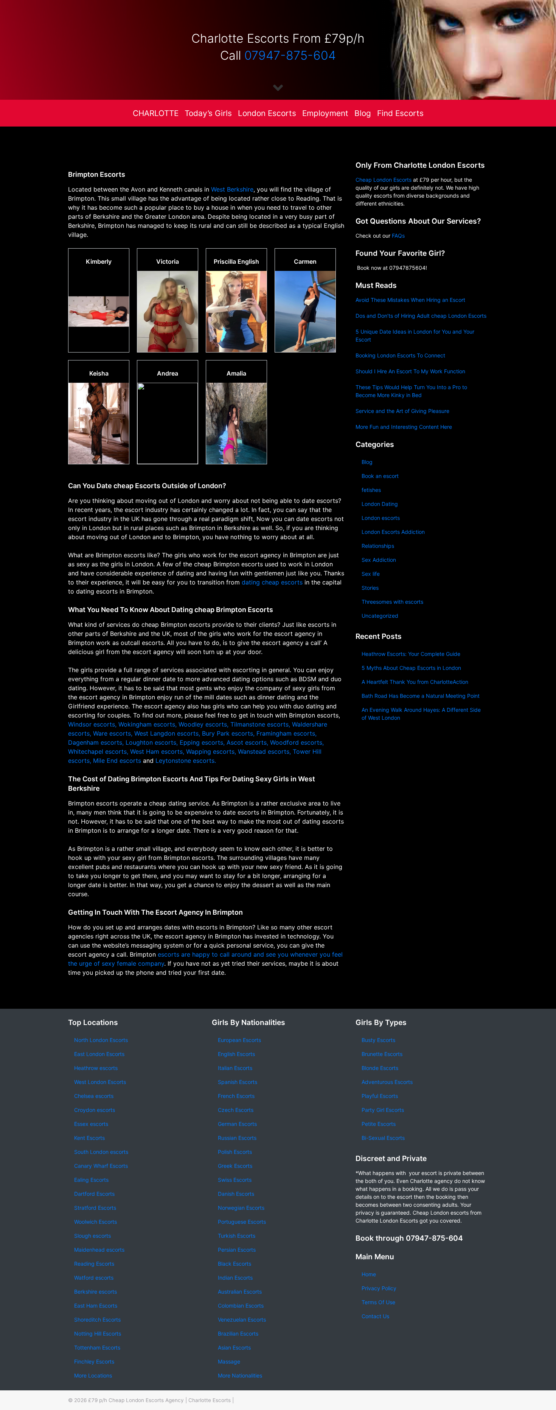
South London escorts (101, 1152)
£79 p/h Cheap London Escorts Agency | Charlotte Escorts (159, 1400)
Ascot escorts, (247, 742)
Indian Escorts (235, 1277)
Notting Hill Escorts (97, 1333)
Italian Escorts (235, 1068)
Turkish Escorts (236, 1235)
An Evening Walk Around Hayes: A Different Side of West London (421, 714)
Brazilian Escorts (238, 1333)
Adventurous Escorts (387, 1082)
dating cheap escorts (272, 582)
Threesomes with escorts (392, 601)
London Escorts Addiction (393, 532)
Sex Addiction (379, 560)
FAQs (398, 235)
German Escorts (237, 1124)
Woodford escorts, (297, 742)
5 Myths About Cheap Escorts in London (411, 668)
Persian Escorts (237, 1249)
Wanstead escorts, (264, 751)
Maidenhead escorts (99, 1249)
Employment (325, 113)
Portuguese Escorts (242, 1221)
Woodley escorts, (203, 724)
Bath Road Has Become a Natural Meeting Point (421, 696)
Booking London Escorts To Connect (400, 355)
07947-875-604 (290, 55)
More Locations (93, 1375)
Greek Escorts (235, 1166)
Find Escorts (400, 113)
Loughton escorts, (152, 742)
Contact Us (375, 1316)
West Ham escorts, (157, 751)
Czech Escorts (235, 1110)
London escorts (381, 518)
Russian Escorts (237, 1138)
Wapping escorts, (211, 751)
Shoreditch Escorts (97, 1319)
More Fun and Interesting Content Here (404, 427)
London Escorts (267, 113)
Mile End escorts (118, 760)
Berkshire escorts (95, 1291)
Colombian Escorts (241, 1305)
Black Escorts (234, 1263)
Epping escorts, (202, 742)
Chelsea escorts (93, 1096)
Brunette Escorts (382, 1054)
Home (369, 1274)
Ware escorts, (112, 733)
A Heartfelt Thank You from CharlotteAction (415, 682)
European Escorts (239, 1040)
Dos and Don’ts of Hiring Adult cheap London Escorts (421, 315)
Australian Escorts (240, 1291)
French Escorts (236, 1096)
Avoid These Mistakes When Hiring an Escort (410, 300)
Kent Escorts (89, 1138)
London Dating (380, 504)
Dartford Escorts (94, 1193)
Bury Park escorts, (228, 733)
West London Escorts (100, 1082)
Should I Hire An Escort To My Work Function (410, 371)
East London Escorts (99, 1054)
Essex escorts (91, 1124)
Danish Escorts (236, 1193)
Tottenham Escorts (97, 1347)
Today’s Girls (208, 113)
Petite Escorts (379, 1124)
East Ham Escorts (95, 1305)
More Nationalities (240, 1375)
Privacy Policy (379, 1288)
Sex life (371, 573)
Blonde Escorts (380, 1068)
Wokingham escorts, (147, 724)
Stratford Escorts (95, 1207)
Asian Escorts (234, 1347)
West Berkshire (232, 189)
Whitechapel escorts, (98, 751)
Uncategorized (380, 615)
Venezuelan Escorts (242, 1319)
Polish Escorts (235, 1152)
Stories (370, 587)
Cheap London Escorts (384, 179)
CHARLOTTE (156, 113)
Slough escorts (92, 1235)
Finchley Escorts (94, 1361)
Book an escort (380, 476)
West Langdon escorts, (167, 733)
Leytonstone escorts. (185, 760)
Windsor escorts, (92, 724)
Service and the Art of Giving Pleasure (402, 411)
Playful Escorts (380, 1096)
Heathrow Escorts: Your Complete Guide (411, 654)
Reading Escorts (94, 1263)
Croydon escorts (94, 1110)
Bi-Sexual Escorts (383, 1138)
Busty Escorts (378, 1040)
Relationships (378, 546)
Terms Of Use (378, 1302)
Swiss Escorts (235, 1180)
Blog (362, 113)
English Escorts (236, 1054)
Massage (229, 1361)
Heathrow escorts (96, 1068)
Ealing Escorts (91, 1180)
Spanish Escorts (237, 1082)
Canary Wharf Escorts (101, 1166)
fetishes (371, 490)
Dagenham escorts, (96, 742)
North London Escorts (101, 1040)
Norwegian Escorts (241, 1207)
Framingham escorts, (286, 733)
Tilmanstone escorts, (260, 724)
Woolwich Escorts (95, 1221)
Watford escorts (93, 1277)
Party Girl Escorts (383, 1110)
